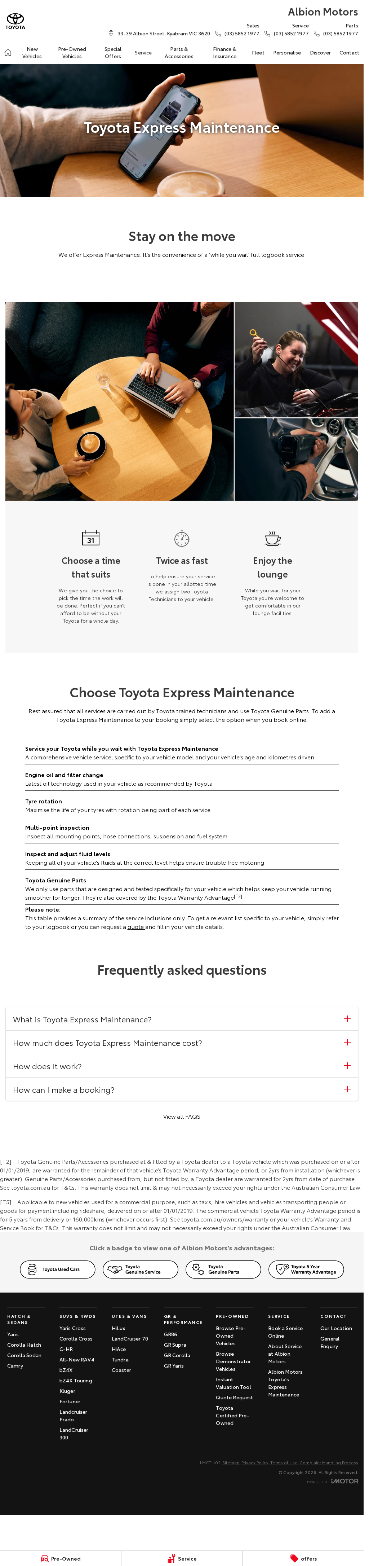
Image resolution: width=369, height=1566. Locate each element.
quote (136, 926)
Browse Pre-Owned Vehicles (231, 1335)
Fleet (258, 52)
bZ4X (66, 1369)
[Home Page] (15, 21)
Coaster (121, 1369)
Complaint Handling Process (328, 1462)
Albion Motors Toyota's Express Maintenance (285, 1383)
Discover (320, 52)
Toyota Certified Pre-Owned (232, 1415)
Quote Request (234, 1397)
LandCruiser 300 (74, 1433)
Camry (15, 1365)
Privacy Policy (254, 1462)
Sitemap (231, 1462)
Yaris (13, 1334)
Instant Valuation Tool (233, 1383)
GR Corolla (177, 1355)
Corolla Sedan (24, 1355)
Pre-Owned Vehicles (72, 52)
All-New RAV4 (76, 1359)
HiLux (118, 1328)
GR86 (171, 1334)
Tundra (120, 1359)
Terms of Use (284, 1462)
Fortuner (69, 1401)
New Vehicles (32, 52)
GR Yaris (174, 1365)
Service (143, 52)
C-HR (66, 1348)
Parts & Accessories (179, 52)
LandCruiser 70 (130, 1338)
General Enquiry (329, 1342)
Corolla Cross (76, 1338)
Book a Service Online (285, 1331)
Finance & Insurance (224, 52)
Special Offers (113, 52)
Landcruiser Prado (73, 1415)
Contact (349, 52)
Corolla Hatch (24, 1344)
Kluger (67, 1390)
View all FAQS (181, 1116)
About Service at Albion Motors (285, 1353)
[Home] (8, 52)
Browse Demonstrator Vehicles (233, 1361)
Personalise (287, 52)
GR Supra (175, 1344)
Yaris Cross (72, 1328)
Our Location (336, 1328)
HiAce (119, 1348)
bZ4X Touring (75, 1380)
